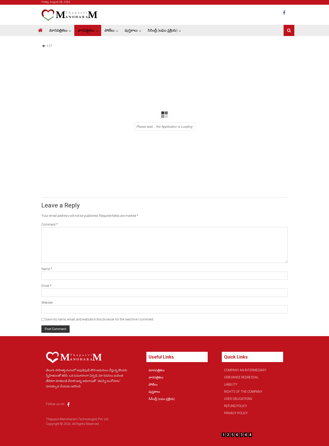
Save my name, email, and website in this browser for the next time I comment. (99, 319)
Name (46, 269)
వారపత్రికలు (86, 30)
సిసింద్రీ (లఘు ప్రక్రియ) (162, 30)
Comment (49, 224)
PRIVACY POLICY (236, 413)
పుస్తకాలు (131, 30)
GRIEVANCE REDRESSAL (241, 377)
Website (47, 302)
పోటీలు (110, 30)
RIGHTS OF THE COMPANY (243, 391)
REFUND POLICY (235, 406)
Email (46, 286)
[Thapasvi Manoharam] (40, 30)
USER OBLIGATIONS (238, 399)
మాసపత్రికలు (58, 30)
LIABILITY (230, 384)
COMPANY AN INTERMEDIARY (245, 370)
